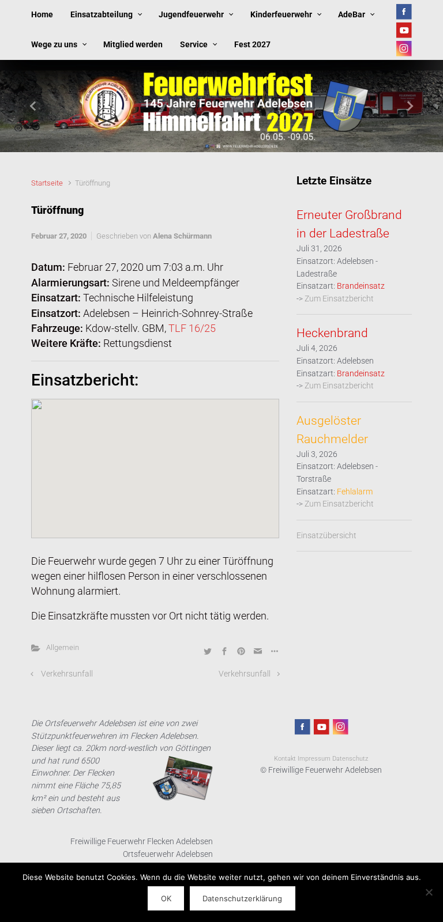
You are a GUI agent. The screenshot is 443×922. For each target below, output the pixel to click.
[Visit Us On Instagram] (403, 48)
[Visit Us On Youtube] (403, 30)
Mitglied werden (133, 45)
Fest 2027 (252, 45)
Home (42, 15)
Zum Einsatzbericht (339, 299)
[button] (33, 106)
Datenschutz (350, 758)
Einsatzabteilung (101, 15)
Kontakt (285, 758)
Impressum (314, 758)
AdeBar (351, 15)
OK (166, 898)
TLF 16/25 (192, 328)
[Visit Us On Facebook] (403, 11)
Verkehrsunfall (67, 674)
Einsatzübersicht (326, 536)
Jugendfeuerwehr (191, 15)
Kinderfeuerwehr (281, 15)
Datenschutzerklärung (242, 898)
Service (194, 45)
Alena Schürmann (182, 236)
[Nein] (428, 892)
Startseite (47, 183)
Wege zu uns (54, 45)
